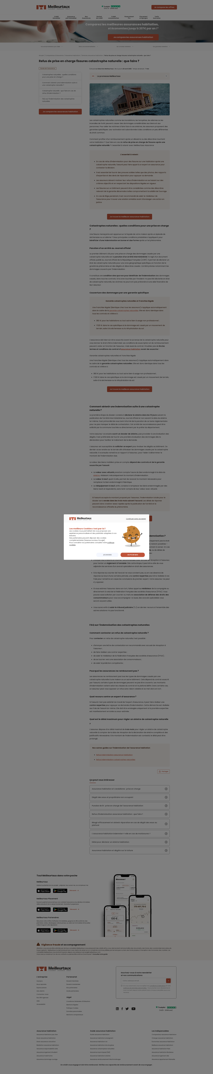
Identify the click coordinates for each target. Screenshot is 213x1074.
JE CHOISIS (107, 555)
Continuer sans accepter (134, 521)
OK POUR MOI (132, 555)
